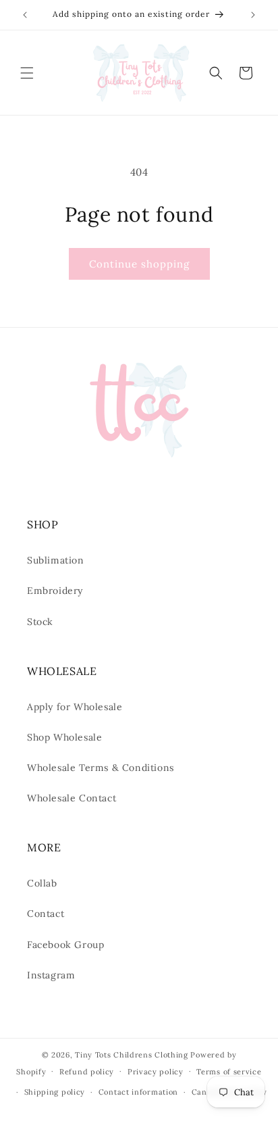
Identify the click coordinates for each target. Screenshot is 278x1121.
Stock (40, 622)
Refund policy (86, 1071)
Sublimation (55, 560)
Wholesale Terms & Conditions (100, 768)
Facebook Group (65, 945)
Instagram (51, 975)
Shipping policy (55, 1092)
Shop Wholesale (64, 737)
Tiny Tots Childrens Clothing (131, 1055)
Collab (42, 883)
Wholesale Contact (71, 798)
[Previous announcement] (25, 15)
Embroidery (55, 590)
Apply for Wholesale (74, 707)
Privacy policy (156, 1071)
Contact (45, 913)
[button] (27, 73)
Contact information (138, 1092)
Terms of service (228, 1071)
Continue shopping (139, 263)
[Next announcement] (253, 15)
